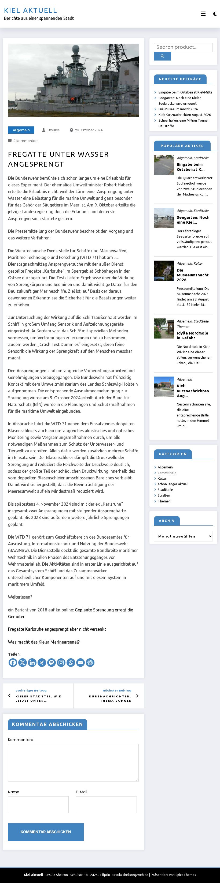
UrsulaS (54, 130)
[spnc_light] (215, 13)
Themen (164, 501)
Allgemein (21, 130)
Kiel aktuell (31, 10)
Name (13, 792)
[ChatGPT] (90, 662)
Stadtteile (165, 489)
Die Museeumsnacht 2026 (178, 109)
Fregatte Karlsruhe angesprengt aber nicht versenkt (57, 629)
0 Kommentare (26, 140)
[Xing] (42, 662)
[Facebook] (13, 662)
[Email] (80, 662)
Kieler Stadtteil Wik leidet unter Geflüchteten (39, 698)
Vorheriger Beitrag (31, 690)
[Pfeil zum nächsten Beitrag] (137, 696)
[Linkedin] (32, 662)
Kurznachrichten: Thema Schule (110, 698)
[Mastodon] (51, 662)
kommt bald (167, 473)
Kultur (162, 478)
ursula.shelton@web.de (130, 875)
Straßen (164, 495)
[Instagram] (61, 662)
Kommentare (20, 739)
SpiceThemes (185, 875)
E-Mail (81, 792)
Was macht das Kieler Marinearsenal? (44, 642)
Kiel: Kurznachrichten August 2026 (185, 115)
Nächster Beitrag (117, 690)
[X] (22, 662)
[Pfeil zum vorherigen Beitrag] (9, 696)
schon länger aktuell (173, 484)
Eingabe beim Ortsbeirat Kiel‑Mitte (185, 92)
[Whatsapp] (71, 662)
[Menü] (203, 14)
